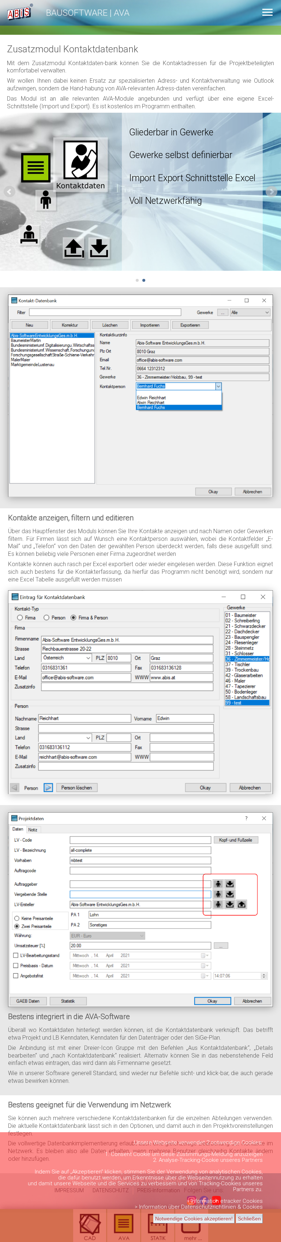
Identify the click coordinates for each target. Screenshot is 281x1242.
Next (271, 192)
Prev (9, 192)
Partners (252, 1160)
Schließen (249, 1219)
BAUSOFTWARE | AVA (88, 13)
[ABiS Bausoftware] (16, 21)
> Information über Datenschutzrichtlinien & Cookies (199, 1207)
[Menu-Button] (267, 12)
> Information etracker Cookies (225, 1201)
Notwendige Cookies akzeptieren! (194, 1219)
